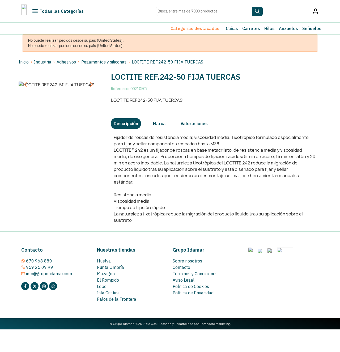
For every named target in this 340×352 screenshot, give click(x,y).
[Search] (257, 11)
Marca (159, 123)
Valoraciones (194, 123)
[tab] (126, 123)
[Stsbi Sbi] (25, 286)
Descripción (126, 123)
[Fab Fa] (53, 286)
